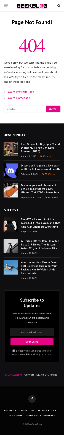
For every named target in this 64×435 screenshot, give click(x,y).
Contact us (27, 410)
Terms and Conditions (40, 415)
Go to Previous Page (21, 92)
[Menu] (6, 5)
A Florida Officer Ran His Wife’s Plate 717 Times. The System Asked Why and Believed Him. (40, 244)
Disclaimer (16, 415)
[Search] (58, 6)
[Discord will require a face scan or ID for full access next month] (11, 170)
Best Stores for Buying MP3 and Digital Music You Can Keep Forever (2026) (40, 148)
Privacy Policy (33, 354)
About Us (10, 410)
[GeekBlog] (32, 6)
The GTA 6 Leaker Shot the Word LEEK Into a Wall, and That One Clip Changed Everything (40, 223)
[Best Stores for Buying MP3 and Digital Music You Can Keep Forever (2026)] (11, 149)
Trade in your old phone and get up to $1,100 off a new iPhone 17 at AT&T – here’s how (40, 189)
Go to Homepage (19, 98)
